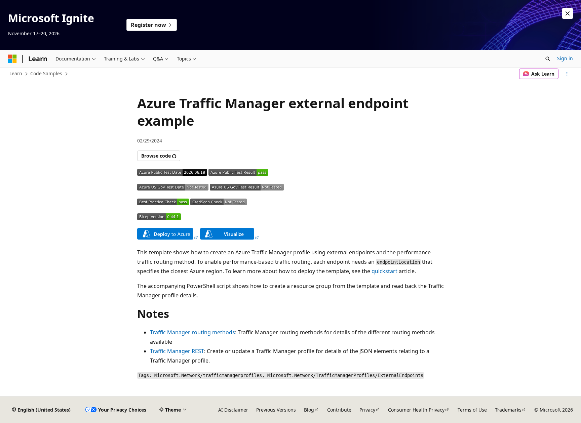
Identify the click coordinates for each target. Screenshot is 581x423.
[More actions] (567, 74)
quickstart (384, 271)
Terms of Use (472, 410)
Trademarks (508, 410)
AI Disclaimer (233, 410)
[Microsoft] (12, 58)
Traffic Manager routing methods (192, 332)
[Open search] (547, 59)
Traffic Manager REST (177, 351)
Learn (15, 73)
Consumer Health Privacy (416, 410)
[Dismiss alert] (567, 13)
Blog (309, 410)
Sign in (565, 58)
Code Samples (46, 73)
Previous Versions (276, 410)
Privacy (367, 410)
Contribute (339, 410)
